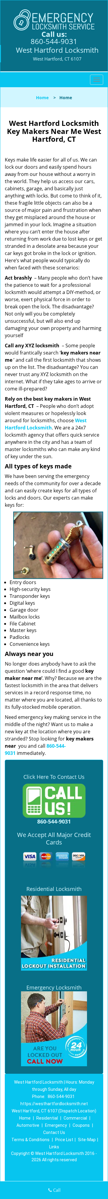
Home (42, 97)
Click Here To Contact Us (54, 776)
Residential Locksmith (54, 888)
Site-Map (87, 1139)
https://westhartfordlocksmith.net (54, 1103)
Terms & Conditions (30, 1139)
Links (54, 1146)
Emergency (56, 1125)
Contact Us (54, 1132)
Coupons (81, 1125)
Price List (64, 1139)
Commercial (75, 1118)
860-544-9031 (54, 41)
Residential (47, 1118)
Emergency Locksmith (54, 987)
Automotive (27, 1125)
